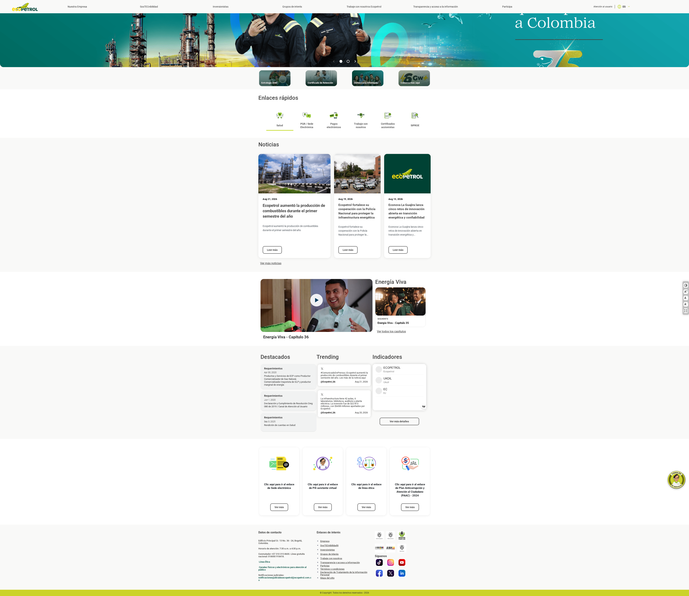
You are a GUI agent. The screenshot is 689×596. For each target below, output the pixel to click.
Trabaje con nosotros (331, 558)
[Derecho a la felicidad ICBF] (401, 535)
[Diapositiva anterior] (334, 61)
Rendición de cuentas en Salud (279, 425)
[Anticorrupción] (379, 535)
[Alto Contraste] (685, 285)
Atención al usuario (603, 6)
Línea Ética (264, 561)
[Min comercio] (390, 535)
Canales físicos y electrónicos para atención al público (282, 568)
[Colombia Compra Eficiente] (379, 548)
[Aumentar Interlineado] (685, 310)
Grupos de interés (292, 6)
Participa (507, 6)
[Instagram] (390, 562)
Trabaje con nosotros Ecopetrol (364, 6)
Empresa (324, 541)
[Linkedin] (401, 573)
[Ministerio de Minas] (401, 548)
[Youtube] (401, 562)
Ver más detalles (399, 421)
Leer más (272, 249)
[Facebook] (379, 573)
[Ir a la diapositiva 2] (348, 61)
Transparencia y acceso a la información (435, 6)
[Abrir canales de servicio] (676, 480)
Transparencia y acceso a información (340, 562)
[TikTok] (379, 562)
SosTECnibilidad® (329, 545)
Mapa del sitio (327, 578)
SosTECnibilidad (149, 6)
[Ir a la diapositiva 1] (341, 61)
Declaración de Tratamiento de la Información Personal (343, 573)
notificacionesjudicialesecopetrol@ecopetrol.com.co (284, 578)
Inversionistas (220, 6)
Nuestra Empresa (77, 6)
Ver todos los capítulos (391, 331)
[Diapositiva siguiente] (355, 61)
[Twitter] (390, 573)
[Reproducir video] (316, 300)
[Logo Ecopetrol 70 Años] (26, 7)
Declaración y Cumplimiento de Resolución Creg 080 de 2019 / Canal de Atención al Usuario (288, 405)
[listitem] (279, 481)
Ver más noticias (270, 263)
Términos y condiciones (332, 569)
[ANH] (390, 548)
